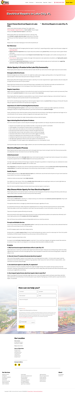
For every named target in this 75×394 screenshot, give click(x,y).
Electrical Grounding (6, 381)
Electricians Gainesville (10, 10)
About (49, 2)
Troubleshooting (24, 378)
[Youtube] (19, 365)
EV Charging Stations (25, 381)
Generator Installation (25, 382)
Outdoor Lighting (43, 377)
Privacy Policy (30, 317)
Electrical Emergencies (25, 379)
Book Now (69, 2)
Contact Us (60, 375)
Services (31, 2)
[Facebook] (15, 365)
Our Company (61, 374)
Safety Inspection (5, 382)
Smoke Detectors (43, 378)
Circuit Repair (4, 378)
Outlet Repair (23, 374)
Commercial (4, 379)
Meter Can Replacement (44, 375)
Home (26, 2)
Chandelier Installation (6, 377)
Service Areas (39, 2)
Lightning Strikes (43, 374)
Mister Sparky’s (12, 58)
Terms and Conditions (23, 317)
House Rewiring (42, 381)
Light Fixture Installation (25, 383)
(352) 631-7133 (60, 2)
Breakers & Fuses (5, 374)
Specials (45, 2)
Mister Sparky (5, 2)
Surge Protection (43, 379)
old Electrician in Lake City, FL (19, 10)
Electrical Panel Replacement (26, 375)
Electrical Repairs (24, 377)
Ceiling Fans (4, 375)
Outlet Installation (5, 383)
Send (22, 327)
